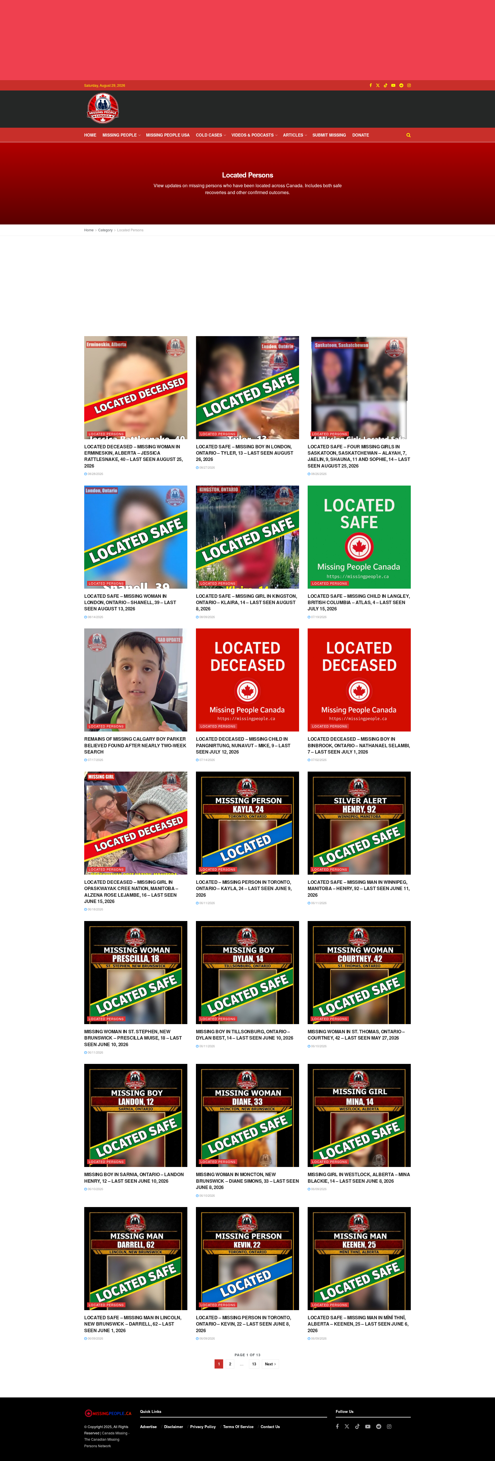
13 (254, 1364)
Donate (360, 135)
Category (105, 229)
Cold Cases (209, 135)
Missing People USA (168, 135)
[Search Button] (408, 135)
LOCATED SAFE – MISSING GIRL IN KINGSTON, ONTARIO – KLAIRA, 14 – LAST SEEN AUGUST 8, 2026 (246, 602)
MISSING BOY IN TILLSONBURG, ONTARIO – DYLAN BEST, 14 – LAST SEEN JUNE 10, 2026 (244, 1034)
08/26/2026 (318, 473)
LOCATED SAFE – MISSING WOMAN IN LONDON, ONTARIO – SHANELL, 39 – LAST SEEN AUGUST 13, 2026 (130, 602)
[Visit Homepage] (102, 109)
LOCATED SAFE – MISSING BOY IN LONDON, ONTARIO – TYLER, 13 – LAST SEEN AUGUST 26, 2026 (244, 453)
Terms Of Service (238, 1426)
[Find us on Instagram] (409, 85)
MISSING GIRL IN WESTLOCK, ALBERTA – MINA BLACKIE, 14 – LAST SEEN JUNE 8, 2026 (359, 1177)
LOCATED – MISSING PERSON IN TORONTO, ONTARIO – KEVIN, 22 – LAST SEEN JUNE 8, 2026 (243, 1324)
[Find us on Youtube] (393, 85)
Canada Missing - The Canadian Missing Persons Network (106, 1439)
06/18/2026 (95, 909)
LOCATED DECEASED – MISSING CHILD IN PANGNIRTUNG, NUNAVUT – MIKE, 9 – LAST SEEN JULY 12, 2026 (243, 745)
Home (90, 135)
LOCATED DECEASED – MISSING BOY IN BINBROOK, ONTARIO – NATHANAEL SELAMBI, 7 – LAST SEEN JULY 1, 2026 (359, 745)
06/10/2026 (318, 1046)
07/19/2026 (318, 616)
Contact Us (270, 1426)
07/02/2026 (318, 759)
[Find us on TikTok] (385, 85)
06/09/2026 (318, 1188)
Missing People (120, 135)
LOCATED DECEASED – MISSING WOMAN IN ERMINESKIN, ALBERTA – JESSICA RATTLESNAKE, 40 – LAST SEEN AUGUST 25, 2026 (133, 456)
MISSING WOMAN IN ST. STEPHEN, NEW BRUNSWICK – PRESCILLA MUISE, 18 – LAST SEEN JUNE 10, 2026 (133, 1038)
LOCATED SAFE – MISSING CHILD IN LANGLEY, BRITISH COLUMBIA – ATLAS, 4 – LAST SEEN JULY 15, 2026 (359, 602)
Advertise (148, 1426)
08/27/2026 (207, 467)
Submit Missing (329, 135)
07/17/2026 (95, 759)
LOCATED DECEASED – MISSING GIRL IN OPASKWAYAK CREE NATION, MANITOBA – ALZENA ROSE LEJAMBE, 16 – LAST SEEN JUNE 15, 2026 (131, 891)
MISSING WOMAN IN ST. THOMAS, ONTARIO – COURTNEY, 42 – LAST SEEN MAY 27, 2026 (356, 1034)
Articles (293, 135)
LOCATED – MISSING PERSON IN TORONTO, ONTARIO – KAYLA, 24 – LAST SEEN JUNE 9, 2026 (244, 888)
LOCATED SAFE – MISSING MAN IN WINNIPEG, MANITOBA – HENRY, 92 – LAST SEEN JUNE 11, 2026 (359, 888)
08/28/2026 (95, 473)
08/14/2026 (95, 616)
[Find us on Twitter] (378, 85)
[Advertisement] (247, 40)
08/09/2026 (207, 616)
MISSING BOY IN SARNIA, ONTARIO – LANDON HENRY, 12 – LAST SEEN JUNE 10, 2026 (134, 1177)
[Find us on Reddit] (401, 85)
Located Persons (130, 229)
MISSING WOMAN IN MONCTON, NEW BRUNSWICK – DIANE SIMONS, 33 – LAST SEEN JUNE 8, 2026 (247, 1180)
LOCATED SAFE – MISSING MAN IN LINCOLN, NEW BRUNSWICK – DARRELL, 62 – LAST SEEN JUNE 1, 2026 (132, 1324)
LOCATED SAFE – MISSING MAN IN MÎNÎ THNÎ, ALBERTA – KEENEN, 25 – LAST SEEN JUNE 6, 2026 (358, 1324)
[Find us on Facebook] (371, 85)
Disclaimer (173, 1426)
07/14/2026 (207, 759)
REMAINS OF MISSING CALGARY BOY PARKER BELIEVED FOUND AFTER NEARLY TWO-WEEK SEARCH (135, 745)
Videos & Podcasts (252, 135)
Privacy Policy (203, 1426)
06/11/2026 (207, 902)
